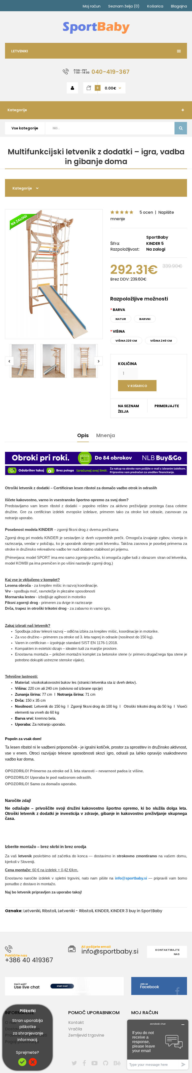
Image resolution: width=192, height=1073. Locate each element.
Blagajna (179, 6)
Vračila (75, 1029)
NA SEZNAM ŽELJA (128, 408)
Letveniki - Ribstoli (75, 911)
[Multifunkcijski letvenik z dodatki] (53, 274)
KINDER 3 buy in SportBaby (136, 911)
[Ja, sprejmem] (22, 1065)
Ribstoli (49, 911)
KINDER (102, 911)
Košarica (155, 6)
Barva (119, 309)
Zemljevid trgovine (86, 1035)
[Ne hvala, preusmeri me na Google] (33, 1065)
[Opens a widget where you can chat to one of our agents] (157, 1044)
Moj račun (91, 6)
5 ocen (146, 212)
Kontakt (76, 1022)
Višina (119, 331)
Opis (83, 435)
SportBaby (157, 237)
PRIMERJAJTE (166, 405)
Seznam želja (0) (124, 6)
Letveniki (31, 911)
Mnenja (105, 435)
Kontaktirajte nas (167, 952)
